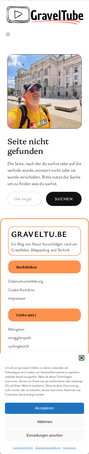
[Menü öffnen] (8, 34)
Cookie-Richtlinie (23, 447)
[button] (81, 357)
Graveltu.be (39, 233)
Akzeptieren (44, 408)
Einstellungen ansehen (44, 435)
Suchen (64, 198)
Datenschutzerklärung (48, 447)
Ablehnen (44, 422)
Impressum (69, 447)
